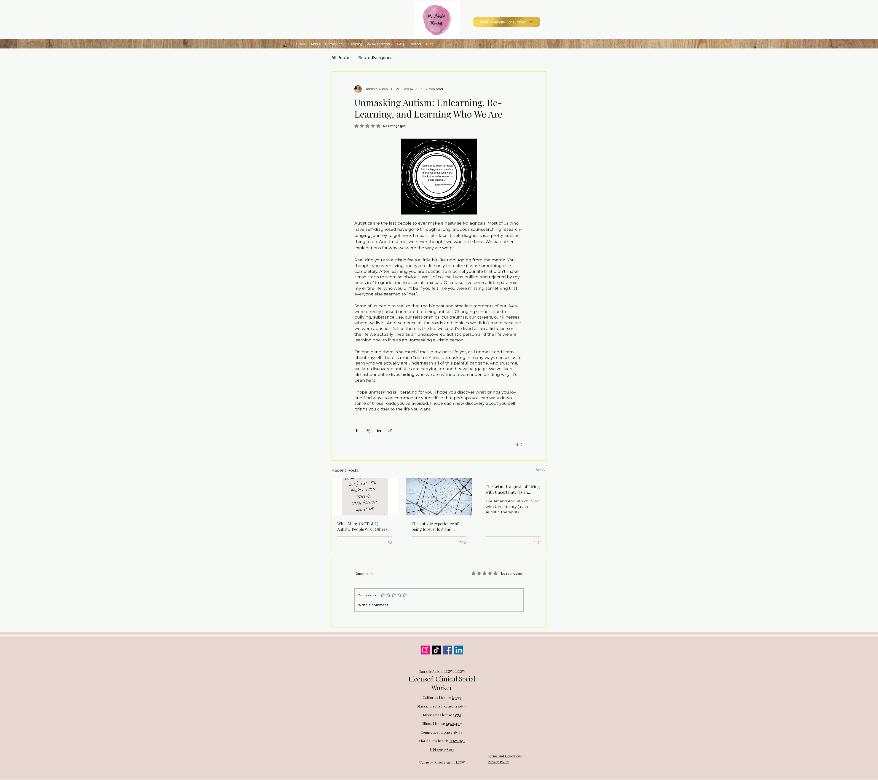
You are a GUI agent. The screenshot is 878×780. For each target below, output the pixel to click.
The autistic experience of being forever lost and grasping (435, 526)
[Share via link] (390, 430)
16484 (458, 732)
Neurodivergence (375, 57)
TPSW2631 (457, 741)
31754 (457, 715)
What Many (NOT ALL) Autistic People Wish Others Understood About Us (362, 526)
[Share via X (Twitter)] (368, 430)
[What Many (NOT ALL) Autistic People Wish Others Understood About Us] (365, 496)
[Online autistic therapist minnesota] (425, 650)
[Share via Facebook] (356, 430)
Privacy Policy (498, 762)
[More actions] (521, 89)
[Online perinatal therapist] (458, 650)
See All (541, 470)
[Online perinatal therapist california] (447, 650)
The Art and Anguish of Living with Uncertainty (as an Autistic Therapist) (513, 489)
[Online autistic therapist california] (436, 650)
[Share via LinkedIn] (379, 430)
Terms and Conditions (505, 756)
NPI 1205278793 (442, 749)
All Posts (340, 57)
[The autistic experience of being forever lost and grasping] (439, 496)
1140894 (460, 706)
